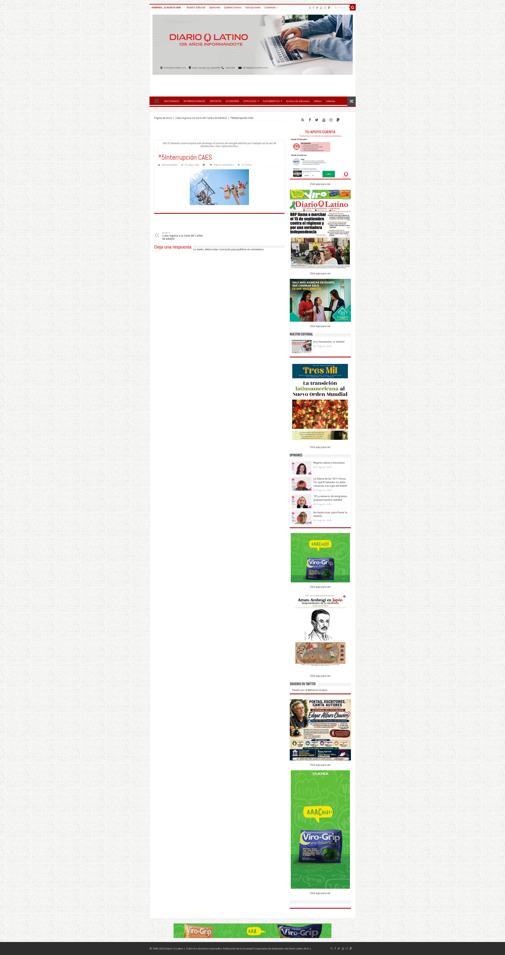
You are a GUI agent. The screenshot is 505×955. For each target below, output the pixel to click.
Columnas (270, 7)
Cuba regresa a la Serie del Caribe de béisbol (201, 117)
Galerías (330, 101)
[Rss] (310, 7)
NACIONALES (171, 101)
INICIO (157, 101)
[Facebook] (313, 7)
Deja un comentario (224, 165)
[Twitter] (317, 7)
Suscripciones (252, 7)
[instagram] (325, 7)
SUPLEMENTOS (271, 101)
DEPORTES (216, 101)
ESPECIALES (249, 101)
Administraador (170, 165)
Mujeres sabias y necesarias (329, 462)
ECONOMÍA (232, 101)
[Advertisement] (252, 84)
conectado (225, 249)
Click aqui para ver (320, 184)
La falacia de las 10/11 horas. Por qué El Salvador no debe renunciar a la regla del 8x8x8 (330, 482)
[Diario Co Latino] (252, 45)
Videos (318, 101)
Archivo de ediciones (298, 101)
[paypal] (329, 7)
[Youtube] (321, 7)
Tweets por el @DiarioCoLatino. (310, 690)
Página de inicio (163, 117)
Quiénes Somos (232, 7)
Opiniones (214, 7)
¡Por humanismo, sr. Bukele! (328, 341)
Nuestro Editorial (196, 7)
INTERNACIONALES (194, 101)
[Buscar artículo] (353, 7)
